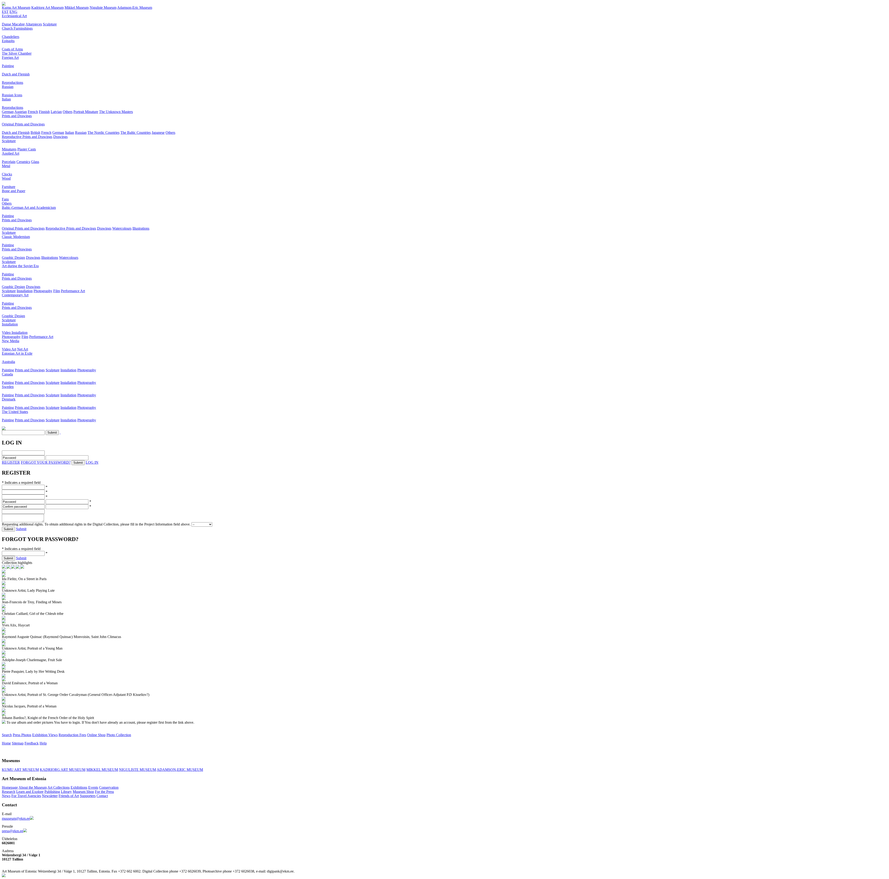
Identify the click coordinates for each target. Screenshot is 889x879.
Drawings (60, 137)
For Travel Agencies (26, 796)
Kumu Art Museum (16, 7)
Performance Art (73, 291)
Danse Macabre (13, 24)
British (35, 133)
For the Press (104, 792)
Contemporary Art (15, 295)
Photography (43, 291)
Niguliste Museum (103, 7)
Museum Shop (83, 792)
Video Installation (15, 333)
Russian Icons (12, 95)
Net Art (22, 349)
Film (56, 291)
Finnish (44, 112)
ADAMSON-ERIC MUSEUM (180, 770)
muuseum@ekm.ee (16, 818)
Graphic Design (13, 258)
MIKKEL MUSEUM (102, 770)
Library (66, 792)
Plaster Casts (26, 149)
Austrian (20, 112)
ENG (13, 12)
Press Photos (22, 735)
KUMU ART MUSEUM (20, 770)
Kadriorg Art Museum (47, 7)
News (6, 796)
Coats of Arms (12, 49)
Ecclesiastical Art (14, 16)
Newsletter (50, 796)
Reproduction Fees (72, 735)
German (8, 112)
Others (67, 112)
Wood (6, 178)
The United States (15, 412)
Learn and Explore (30, 792)
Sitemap (18, 743)
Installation (25, 291)
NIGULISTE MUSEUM (137, 770)
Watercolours (121, 228)
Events (93, 787)
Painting (8, 66)
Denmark (9, 399)
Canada (7, 374)
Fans (5, 199)
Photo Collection (118, 735)
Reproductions (12, 82)
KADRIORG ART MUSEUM (62, 770)
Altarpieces (33, 24)
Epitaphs (8, 41)
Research (8, 792)
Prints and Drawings (17, 116)
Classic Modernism (16, 237)
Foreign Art (10, 57)
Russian (7, 87)
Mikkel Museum (77, 7)
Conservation (109, 787)
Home (6, 743)
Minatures (9, 149)
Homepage (10, 787)
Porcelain (9, 162)
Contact (102, 796)
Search (7, 735)
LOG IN (92, 462)
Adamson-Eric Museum (134, 7)
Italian (6, 99)
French (33, 112)
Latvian (56, 112)
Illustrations (140, 228)
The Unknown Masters (116, 112)
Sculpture (50, 24)
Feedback (32, 743)
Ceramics (23, 162)
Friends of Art (69, 796)
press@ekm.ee (12, 831)
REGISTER (11, 462)
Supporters (88, 796)
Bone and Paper (13, 191)
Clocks (7, 174)
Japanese (158, 133)
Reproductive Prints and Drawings (27, 137)
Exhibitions (79, 787)
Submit (21, 529)
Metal (6, 166)
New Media (10, 341)
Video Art (9, 349)
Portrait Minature (85, 112)
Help (43, 743)
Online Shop (96, 735)
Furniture (8, 187)
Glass (35, 162)
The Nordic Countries (103, 133)
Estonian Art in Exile (17, 353)
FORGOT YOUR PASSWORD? (46, 462)
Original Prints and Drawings (23, 124)
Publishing (52, 792)
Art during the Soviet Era (20, 266)
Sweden (8, 387)
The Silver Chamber (16, 53)
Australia (8, 362)
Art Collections (58, 787)
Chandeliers (10, 37)
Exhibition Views (45, 735)
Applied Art (10, 153)
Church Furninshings (17, 28)
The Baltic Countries (135, 133)
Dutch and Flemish (16, 74)
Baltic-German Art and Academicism (29, 208)
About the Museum (33, 787)
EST (5, 12)
